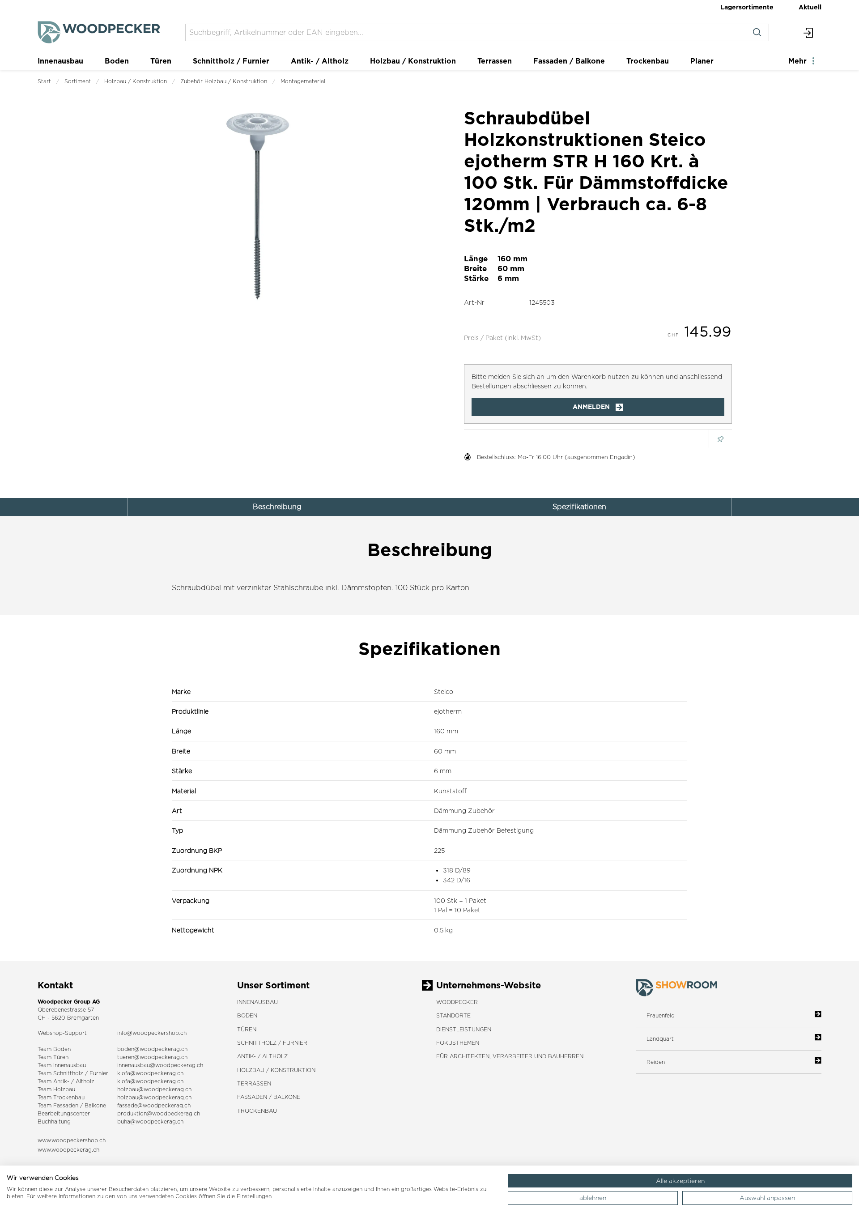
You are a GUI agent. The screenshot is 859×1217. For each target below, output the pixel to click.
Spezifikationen (579, 507)
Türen (160, 61)
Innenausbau (60, 61)
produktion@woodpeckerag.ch (158, 1113)
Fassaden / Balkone (569, 61)
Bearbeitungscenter (64, 1113)
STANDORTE (453, 1015)
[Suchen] (757, 32)
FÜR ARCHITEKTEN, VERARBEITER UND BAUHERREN (509, 1056)
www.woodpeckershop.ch (72, 1140)
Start (44, 81)
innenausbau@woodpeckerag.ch (160, 1065)
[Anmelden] (808, 32)
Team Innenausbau (62, 1065)
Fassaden (65, 1105)
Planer (702, 61)
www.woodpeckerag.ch (68, 1150)
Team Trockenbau (61, 1097)
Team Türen (53, 1057)
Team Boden (54, 1049)
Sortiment (77, 81)
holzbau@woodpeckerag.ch (154, 1089)
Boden (117, 61)
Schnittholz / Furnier (231, 61)
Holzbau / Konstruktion (413, 61)
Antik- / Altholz (320, 61)
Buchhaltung (54, 1121)
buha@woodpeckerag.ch (150, 1121)
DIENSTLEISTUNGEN (463, 1029)
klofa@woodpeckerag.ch (150, 1073)
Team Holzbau (56, 1089)
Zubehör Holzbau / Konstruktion (223, 81)
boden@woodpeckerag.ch (152, 1049)
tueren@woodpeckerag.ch (152, 1057)
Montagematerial (303, 81)
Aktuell (810, 7)
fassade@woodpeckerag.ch (154, 1105)
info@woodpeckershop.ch (152, 1033)
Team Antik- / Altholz (66, 1081)
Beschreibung (277, 507)
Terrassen (494, 61)
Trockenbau (647, 61)
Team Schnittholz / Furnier (73, 1073)
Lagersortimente (747, 7)
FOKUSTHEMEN (457, 1043)
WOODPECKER (457, 1002)
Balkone (95, 1105)
